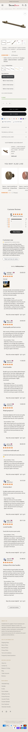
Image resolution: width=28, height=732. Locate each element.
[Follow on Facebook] (2, 711)
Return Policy (5, 645)
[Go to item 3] (14, 42)
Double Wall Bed (6, 701)
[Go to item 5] (23, 42)
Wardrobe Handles (6, 706)
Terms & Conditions (6, 653)
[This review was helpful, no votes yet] (20, 314)
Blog (3, 670)
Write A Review (16, 232)
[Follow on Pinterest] (10, 711)
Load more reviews (14, 607)
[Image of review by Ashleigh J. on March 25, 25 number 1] (6, 284)
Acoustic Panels (5, 699)
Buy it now (14, 114)
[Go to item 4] (18, 42)
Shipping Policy (5, 642)
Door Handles (5, 691)
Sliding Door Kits (6, 694)
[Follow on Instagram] (6, 711)
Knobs (3, 688)
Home (2, 8)
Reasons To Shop (6, 668)
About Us (4, 663)
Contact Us (4, 665)
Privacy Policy (5, 650)
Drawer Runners (6, 696)
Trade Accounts (5, 673)
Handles (4, 686)
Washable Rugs (5, 683)
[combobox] (18, 266)
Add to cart (14, 109)
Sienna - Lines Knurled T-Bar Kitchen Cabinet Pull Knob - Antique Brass (18, 149)
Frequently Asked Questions (8, 655)
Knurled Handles (8, 8)
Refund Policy (5, 647)
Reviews (4, 676)
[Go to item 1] (4, 42)
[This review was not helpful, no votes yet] (23, 314)
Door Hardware (5, 704)
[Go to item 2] (9, 42)
